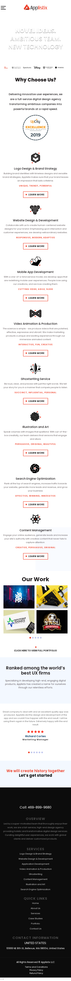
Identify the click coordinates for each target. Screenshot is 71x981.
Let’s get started (35, 775)
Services (35, 913)
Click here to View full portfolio (35, 650)
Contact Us (35, 928)
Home (35, 903)
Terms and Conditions (36, 967)
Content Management (35, 879)
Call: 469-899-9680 (35, 807)
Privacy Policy (36, 970)
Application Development (35, 863)
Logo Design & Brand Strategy (36, 853)
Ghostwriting (35, 874)
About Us (35, 908)
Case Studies (35, 918)
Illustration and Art (35, 884)
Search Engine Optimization (35, 889)
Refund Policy (36, 973)
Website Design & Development (35, 858)
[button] (30, 637)
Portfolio (35, 923)
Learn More (36, 194)
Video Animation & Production (35, 869)
